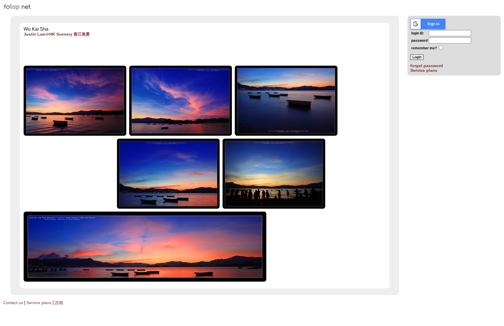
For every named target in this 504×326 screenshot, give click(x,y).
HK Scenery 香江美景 (69, 34)
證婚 (59, 302)
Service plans (423, 70)
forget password (426, 65)
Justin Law (35, 34)
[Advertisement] (205, 51)
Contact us (13, 302)
